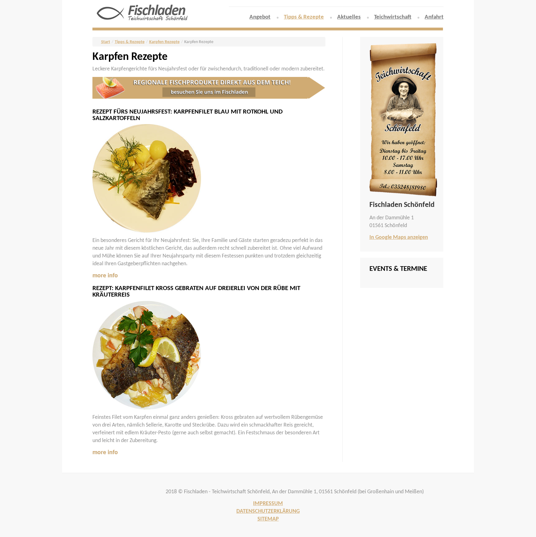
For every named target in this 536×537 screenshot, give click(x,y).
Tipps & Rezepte (304, 17)
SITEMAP (268, 519)
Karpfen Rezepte (164, 42)
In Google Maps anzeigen (398, 237)
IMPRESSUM (268, 504)
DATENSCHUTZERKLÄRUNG (268, 511)
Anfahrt (434, 17)
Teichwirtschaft (392, 17)
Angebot (259, 17)
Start (105, 42)
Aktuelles (349, 17)
